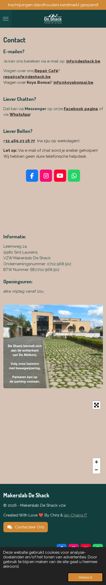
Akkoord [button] (85, 577)
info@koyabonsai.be (73, 82)
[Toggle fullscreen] (96, 405)
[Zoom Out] (96, 470)
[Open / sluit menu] (5, 19)
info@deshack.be (83, 61)
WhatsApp (20, 114)
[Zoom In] (96, 462)
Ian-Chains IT (75, 515)
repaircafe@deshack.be (27, 76)
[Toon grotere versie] (53, 347)
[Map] (53, 437)
